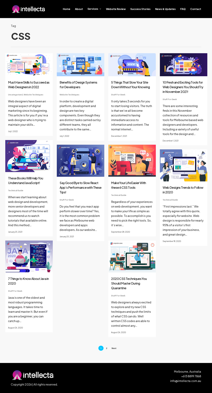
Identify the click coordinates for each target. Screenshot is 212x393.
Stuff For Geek (118, 95)
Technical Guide (15, 190)
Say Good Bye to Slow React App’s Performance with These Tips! (80, 187)
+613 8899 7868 (191, 376)
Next (114, 348)
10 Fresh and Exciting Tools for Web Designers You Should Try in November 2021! (183, 87)
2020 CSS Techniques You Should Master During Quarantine (129, 283)
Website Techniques (33, 95)
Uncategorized (15, 95)
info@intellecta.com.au (185, 381)
